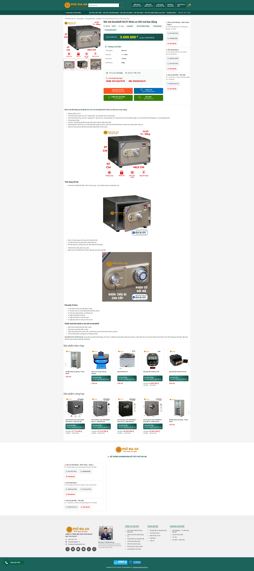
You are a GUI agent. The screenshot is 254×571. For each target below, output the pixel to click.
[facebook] (67, 549)
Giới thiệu (153, 538)
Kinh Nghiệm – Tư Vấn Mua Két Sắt (180, 531)
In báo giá (148, 90)
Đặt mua (148, 97)
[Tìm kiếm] (121, 5)
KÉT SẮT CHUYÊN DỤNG (110, 12)
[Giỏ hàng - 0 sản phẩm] (188, 5)
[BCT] (120, 562)
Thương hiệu (80, 18)
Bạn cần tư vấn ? (118, 90)
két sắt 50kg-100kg (143, 26)
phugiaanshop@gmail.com (76, 544)
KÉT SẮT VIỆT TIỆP (95, 12)
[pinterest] (83, 549)
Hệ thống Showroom (170, 5)
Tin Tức (174, 537)
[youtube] (78, 549)
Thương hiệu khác (90, 18)
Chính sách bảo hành (133, 541)
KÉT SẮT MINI (138, 12)
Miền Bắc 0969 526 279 (148, 5)
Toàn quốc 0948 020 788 (160, 5)
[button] (188, 364)
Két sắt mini (91, 110)
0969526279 (139, 81)
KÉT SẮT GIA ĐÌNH (126, 12)
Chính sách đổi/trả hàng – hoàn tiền (135, 531)
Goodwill (98, 18)
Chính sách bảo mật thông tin (135, 535)
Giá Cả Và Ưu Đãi (177, 534)
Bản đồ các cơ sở (155, 535)
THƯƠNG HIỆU (171, 12)
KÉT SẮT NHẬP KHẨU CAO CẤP (155, 12)
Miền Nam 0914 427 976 (137, 5)
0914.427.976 (15, 562)
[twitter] (73, 549)
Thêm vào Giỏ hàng (118, 97)
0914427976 (118, 81)
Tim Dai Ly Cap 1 (155, 533)
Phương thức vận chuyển (135, 546)
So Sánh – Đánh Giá (178, 540)
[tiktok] (89, 549)
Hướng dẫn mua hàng (134, 549)
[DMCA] (135, 563)
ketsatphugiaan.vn (74, 542)
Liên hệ (152, 541)
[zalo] (94, 549)
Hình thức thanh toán (133, 544)
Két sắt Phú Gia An (70, 18)
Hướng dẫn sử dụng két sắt (135, 539)
